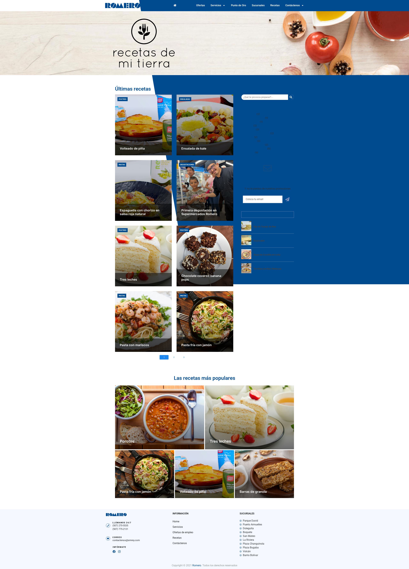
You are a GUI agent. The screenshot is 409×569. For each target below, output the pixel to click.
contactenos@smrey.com (126, 540)
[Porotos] (159, 417)
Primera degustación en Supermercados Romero (199, 212)
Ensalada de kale (193, 148)
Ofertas (200, 5)
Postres (122, 99)
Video (251, 152)
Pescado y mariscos (259, 133)
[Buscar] (291, 97)
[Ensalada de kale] (205, 125)
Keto (250, 125)
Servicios (216, 5)
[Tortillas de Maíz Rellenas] (246, 272)
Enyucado (259, 240)
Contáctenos (292, 5)
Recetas (275, 5)
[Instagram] (119, 551)
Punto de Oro (238, 5)
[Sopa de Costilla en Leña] (246, 258)
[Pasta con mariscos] (143, 321)
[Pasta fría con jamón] (205, 321)
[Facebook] (114, 551)
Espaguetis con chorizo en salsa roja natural (139, 212)
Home (176, 521)
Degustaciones (187, 165)
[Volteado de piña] (143, 125)
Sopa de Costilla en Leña (267, 254)
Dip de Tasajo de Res (265, 226)
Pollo (250, 137)
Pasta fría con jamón (196, 345)
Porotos (127, 441)
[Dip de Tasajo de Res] (246, 230)
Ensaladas (185, 99)
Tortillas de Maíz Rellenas (267, 268)
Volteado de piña (132, 148)
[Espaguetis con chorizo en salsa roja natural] (143, 190)
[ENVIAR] (287, 199)
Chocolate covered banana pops (201, 277)
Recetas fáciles (256, 144)
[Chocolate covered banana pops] (205, 256)
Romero (196, 565)
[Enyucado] (246, 244)
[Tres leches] (143, 256)
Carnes (252, 114)
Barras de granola (253, 492)
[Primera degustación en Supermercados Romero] (205, 190)
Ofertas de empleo (183, 532)
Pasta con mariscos (134, 345)
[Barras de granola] (264, 474)
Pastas (122, 165)
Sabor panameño (257, 148)
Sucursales (258, 5)
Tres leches (128, 279)
